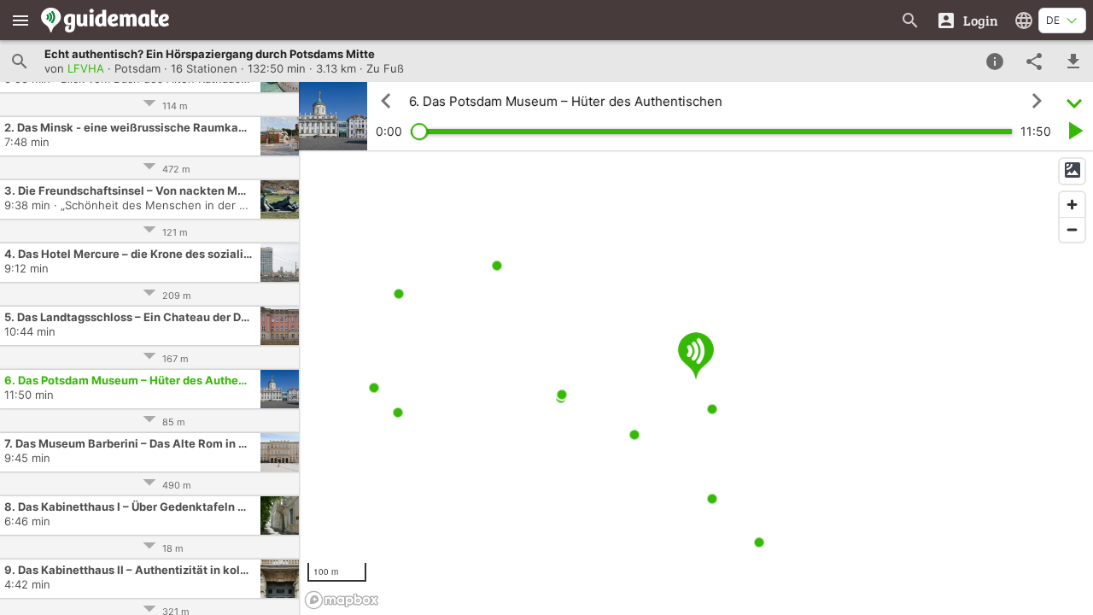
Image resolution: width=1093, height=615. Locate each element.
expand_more (1074, 101)
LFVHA (85, 68)
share (1034, 61)
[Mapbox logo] (341, 600)
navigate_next (1036, 100)
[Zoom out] (1072, 229)
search (19, 61)
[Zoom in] (1072, 204)
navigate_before (386, 100)
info (995, 61)
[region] (696, 382)
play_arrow (1074, 130)
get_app (1073, 61)
